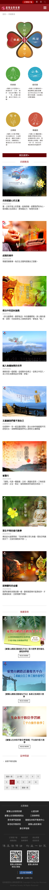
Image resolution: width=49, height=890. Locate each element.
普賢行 (5, 476)
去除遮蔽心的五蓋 (11, 200)
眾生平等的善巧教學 (12, 531)
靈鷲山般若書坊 (35, 824)
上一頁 (19, 776)
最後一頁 (25, 788)
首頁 (4, 14)
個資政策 (35, 840)
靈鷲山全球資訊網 (14, 811)
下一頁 (15, 788)
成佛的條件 (7, 255)
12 (7, 788)
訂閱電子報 (28, 2)
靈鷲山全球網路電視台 (14, 816)
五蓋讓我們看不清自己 (13, 421)
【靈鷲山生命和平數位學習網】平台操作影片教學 (24, 743)
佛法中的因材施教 (11, 310)
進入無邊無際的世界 (12, 366)
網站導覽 (35, 837)
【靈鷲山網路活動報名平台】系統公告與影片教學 (24, 697)
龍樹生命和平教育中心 (34, 820)
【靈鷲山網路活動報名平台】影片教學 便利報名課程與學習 (24, 652)
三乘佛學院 (35, 816)
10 (29, 782)
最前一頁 (9, 776)
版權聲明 (24, 840)
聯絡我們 (24, 837)
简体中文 (42, 3)
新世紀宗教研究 (14, 824)
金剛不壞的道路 (11, 761)
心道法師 (35, 811)
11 (36, 782)
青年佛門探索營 (14, 820)
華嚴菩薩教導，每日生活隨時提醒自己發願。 (20, 261)
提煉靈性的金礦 (9, 586)
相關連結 (13, 840)
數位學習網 (24, 828)
